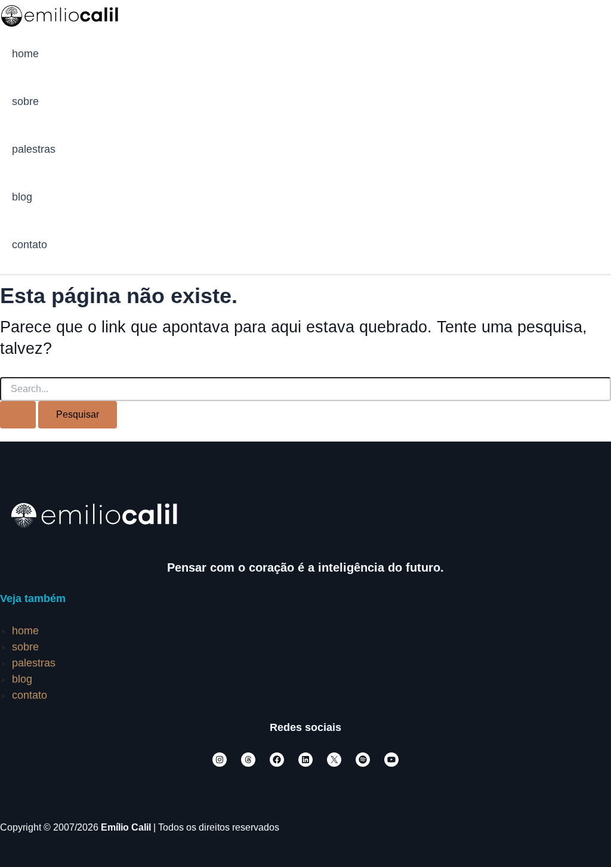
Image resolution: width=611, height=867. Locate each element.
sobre (25, 101)
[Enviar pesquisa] (18, 414)
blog (22, 197)
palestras (33, 149)
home (25, 54)
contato (29, 245)
